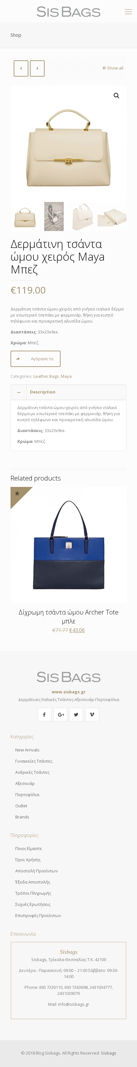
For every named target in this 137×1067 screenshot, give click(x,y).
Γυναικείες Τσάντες (33, 761)
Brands (22, 817)
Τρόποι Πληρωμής (33, 893)
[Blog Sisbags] (68, 11)
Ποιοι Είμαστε (28, 848)
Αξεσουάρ (25, 783)
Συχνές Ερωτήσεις (32, 904)
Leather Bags (46, 376)
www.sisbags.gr (69, 692)
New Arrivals (27, 750)
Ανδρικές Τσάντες (32, 772)
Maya (66, 376)
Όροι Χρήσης (27, 859)
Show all (115, 68)
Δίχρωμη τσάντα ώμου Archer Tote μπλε (68, 616)
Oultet (21, 806)
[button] (116, 95)
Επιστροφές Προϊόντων (38, 915)
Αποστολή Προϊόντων (36, 871)
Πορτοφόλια (27, 794)
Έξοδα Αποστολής (32, 882)
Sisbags (108, 1053)
